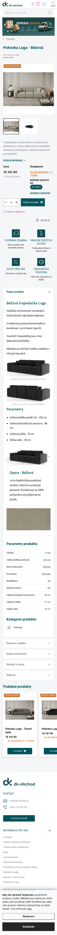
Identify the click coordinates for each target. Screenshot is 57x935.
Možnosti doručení (40, 193)
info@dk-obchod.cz (19, 801)
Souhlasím (28, 926)
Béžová (47, 567)
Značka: (8, 57)
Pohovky (18, 627)
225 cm (47, 560)
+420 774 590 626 (18, 807)
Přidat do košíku (31, 202)
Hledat (50, 13)
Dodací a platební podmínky (16, 842)
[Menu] (53, 4)
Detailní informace (13, 160)
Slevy (5, 852)
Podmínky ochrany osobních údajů (20, 867)
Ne (49, 581)
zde (29, 908)
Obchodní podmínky (13, 862)
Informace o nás (11, 882)
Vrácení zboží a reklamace (16, 847)
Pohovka (46, 574)
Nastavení (28, 916)
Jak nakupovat (10, 857)
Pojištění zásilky (11, 872)
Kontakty (7, 837)
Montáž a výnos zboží (14, 877)
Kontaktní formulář (19, 818)
